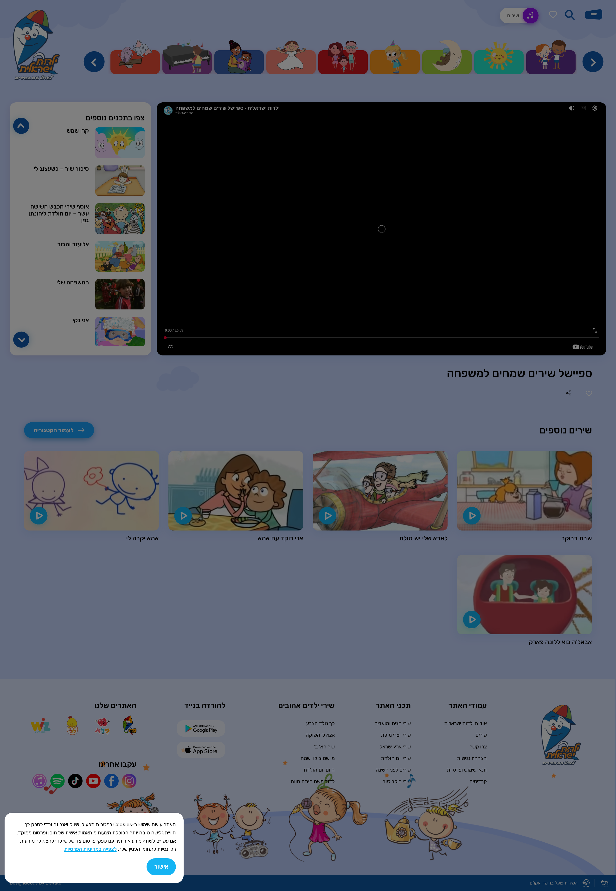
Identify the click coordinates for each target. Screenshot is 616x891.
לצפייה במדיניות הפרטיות (90, 849)
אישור (161, 866)
